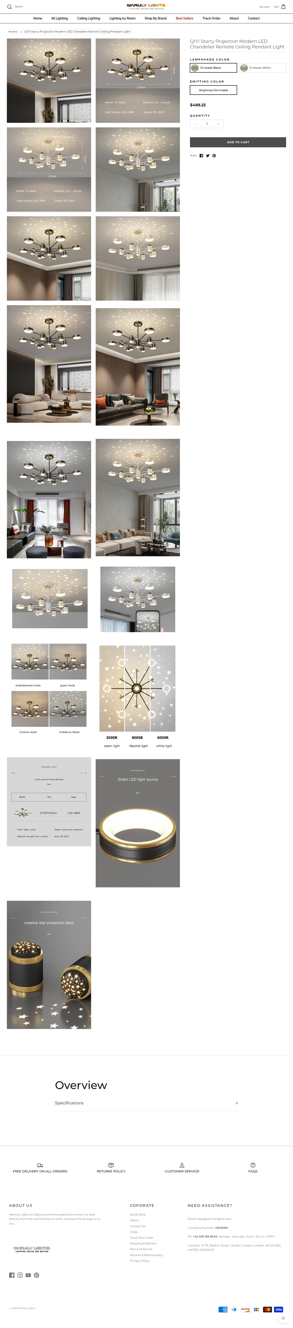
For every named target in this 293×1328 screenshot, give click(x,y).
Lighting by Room (122, 18)
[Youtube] (28, 1275)
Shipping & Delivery (143, 1243)
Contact (254, 18)
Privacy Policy (139, 1260)
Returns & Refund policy (146, 1255)
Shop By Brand (156, 18)
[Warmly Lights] (146, 7)
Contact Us (138, 1226)
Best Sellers (184, 18)
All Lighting (59, 18)
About (234, 18)
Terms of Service (141, 1249)
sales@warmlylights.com (214, 1219)
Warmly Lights (26, 1308)
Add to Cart (238, 142)
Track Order (211, 18)
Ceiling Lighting (88, 18)
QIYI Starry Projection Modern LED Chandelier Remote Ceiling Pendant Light (77, 31)
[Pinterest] (36, 1275)
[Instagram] (20, 1275)
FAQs (134, 1232)
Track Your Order (141, 1237)
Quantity (200, 115)
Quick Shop (138, 1214)
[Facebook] (11, 1275)
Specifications (69, 1103)
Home (37, 18)
